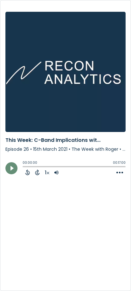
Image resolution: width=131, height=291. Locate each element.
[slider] (24, 167)
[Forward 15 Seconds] (37, 172)
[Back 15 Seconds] (27, 172)
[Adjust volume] (56, 172)
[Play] (11, 168)
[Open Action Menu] (120, 173)
